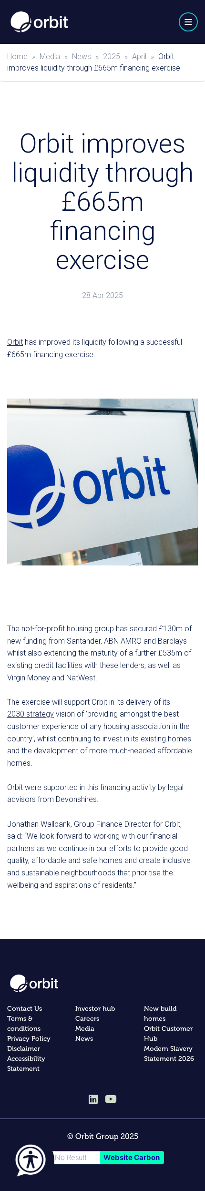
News (81, 56)
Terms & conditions (24, 1024)
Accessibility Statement (26, 1064)
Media (50, 56)
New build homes (160, 1014)
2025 (111, 56)
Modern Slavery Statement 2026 (169, 1054)
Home (17, 56)
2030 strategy (30, 714)
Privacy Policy (29, 1039)
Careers (87, 1019)
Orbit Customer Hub (168, 1034)
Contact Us (24, 1009)
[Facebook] (111, 1098)
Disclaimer (23, 1049)
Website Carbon (131, 1157)
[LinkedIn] (93, 1100)
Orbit (15, 342)
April (139, 56)
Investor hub (95, 1009)
